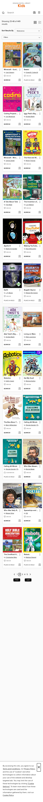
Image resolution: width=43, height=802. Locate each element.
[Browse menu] (39, 12)
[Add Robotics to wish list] (19, 388)
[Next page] (30, 574)
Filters (6, 37)
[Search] (3, 13)
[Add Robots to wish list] (39, 565)
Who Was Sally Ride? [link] (11, 510)
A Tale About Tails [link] (11, 202)
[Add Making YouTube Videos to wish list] (39, 256)
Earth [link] (6, 290)
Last (28, 580)
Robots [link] (26, 555)
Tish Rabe (9, 205)
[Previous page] (14, 574)
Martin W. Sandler (11, 249)
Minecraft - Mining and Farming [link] (11, 158)
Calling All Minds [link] (30, 422)
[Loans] (34, 13)
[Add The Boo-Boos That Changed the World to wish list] (19, 432)
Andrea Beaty (30, 117)
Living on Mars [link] (30, 334)
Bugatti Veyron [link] (30, 290)
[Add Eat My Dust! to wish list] (39, 388)
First (16, 580)
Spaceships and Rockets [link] (31, 510)
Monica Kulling (30, 381)
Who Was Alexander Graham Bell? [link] (31, 466)
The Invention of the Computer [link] (31, 202)
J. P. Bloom (9, 293)
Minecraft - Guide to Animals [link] (11, 70)
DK (27, 513)
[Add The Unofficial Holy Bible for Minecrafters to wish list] (19, 565)
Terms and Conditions (11, 769)
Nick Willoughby (31, 249)
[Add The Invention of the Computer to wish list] (39, 212)
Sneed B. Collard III (32, 72)
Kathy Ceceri (10, 381)
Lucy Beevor (30, 205)
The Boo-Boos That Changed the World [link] (11, 422)
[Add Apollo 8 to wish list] (19, 256)
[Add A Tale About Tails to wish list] (19, 212)
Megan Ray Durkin (32, 293)
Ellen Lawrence (31, 337)
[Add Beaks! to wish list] (39, 80)
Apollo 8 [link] (7, 246)
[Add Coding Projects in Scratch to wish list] (19, 124)
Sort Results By (8, 31)
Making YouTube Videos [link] (31, 246)
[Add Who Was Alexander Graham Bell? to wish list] (39, 476)
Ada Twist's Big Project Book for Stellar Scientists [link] (11, 334)
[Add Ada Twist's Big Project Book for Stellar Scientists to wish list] (19, 344)
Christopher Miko (11, 557)
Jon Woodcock (10, 117)
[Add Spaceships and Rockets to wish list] (39, 520)
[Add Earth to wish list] (19, 300)
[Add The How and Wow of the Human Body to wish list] (39, 168)
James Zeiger (10, 161)
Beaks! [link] (26, 70)
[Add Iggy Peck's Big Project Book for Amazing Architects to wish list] (39, 124)
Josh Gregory (10, 72)
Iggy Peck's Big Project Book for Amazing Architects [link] (31, 114)
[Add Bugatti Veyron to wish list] (39, 300)
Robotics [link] (7, 378)
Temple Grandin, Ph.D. (32, 425)
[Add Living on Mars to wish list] (39, 344)
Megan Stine (10, 513)
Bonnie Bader (30, 469)
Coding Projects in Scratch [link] (11, 114)
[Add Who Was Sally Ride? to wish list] (19, 520)
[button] (35, 23)
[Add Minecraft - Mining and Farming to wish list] (19, 168)
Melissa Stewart (31, 557)
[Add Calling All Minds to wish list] (39, 432)
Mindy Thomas (30, 161)
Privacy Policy (29, 769)
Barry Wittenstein (11, 425)
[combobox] (16, 13)
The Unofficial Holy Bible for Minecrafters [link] (11, 555)
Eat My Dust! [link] (29, 378)
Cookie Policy (8, 795)
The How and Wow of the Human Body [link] (31, 158)
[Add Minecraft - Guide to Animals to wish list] (19, 80)
